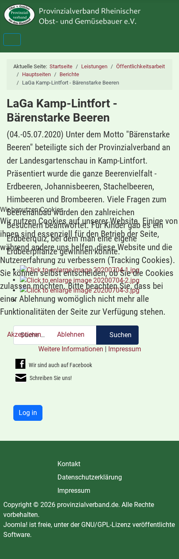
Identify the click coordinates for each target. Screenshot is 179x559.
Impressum (124, 349)
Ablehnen (71, 334)
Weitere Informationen (70, 349)
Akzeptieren (24, 334)
